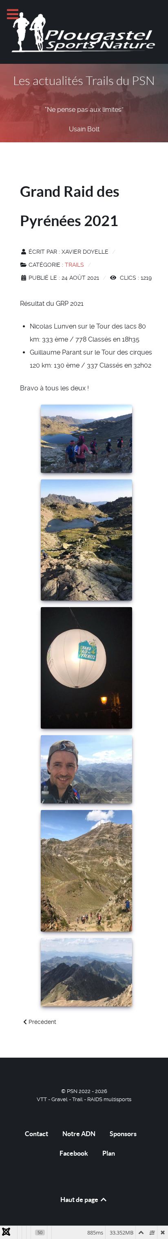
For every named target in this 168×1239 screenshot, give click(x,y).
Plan (108, 1153)
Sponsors (123, 1133)
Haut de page (79, 1199)
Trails (74, 264)
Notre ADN (78, 1133)
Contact (36, 1133)
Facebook (74, 1153)
